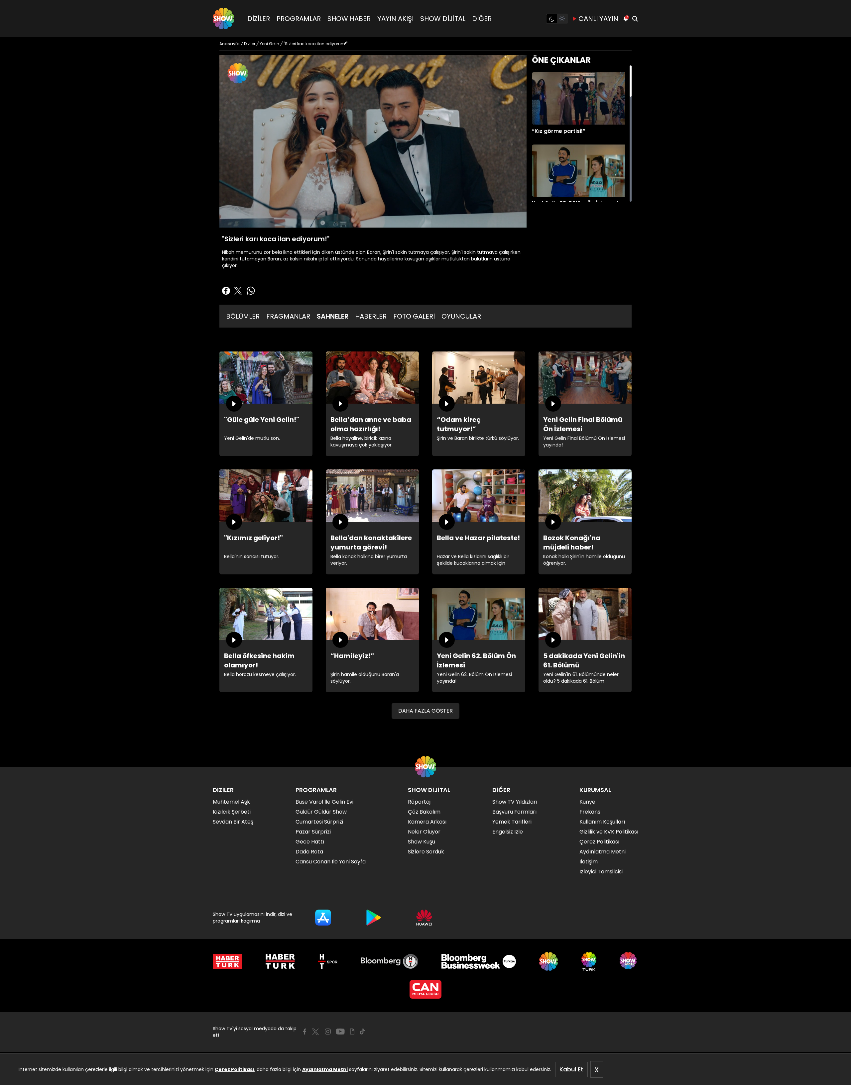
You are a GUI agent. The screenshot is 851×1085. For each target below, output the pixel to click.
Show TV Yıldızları (514, 802)
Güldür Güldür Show (321, 812)
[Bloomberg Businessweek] (478, 961)
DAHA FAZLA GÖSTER (425, 711)
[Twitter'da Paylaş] (238, 291)
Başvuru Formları (514, 812)
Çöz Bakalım (424, 812)
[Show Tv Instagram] (328, 1032)
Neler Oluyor (424, 832)
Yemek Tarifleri (512, 822)
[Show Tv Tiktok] (362, 1032)
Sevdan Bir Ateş (233, 822)
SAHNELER (332, 316)
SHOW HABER (349, 18)
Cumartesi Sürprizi (319, 822)
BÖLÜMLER (243, 316)
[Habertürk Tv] (280, 961)
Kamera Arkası (427, 822)
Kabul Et (571, 1069)
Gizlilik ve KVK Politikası (608, 832)
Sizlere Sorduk (426, 851)
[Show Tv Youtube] (340, 1032)
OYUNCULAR (461, 316)
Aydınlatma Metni (325, 1069)
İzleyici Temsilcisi (601, 871)
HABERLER (371, 316)
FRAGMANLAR (288, 316)
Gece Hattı (310, 841)
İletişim (588, 861)
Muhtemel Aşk (231, 802)
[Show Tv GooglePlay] (374, 918)
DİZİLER (258, 18)
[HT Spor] (327, 961)
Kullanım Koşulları (602, 822)
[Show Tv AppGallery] (424, 918)
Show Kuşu (421, 841)
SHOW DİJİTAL (442, 18)
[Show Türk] (588, 961)
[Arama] (635, 18)
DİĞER (482, 18)
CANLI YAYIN (598, 18)
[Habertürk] (227, 961)
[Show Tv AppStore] (323, 918)
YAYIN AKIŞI (395, 18)
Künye (587, 802)
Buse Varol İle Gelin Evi (324, 802)
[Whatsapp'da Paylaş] (250, 290)
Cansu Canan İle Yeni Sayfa (331, 861)
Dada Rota (309, 851)
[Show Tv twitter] (315, 1032)
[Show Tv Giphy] (352, 1032)
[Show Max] (629, 961)
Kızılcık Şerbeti (232, 812)
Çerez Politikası (234, 1069)
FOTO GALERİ (414, 316)
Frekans (589, 812)
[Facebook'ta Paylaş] (226, 291)
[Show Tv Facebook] (304, 1032)
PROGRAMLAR (299, 18)
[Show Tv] (223, 18)
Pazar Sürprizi (313, 832)
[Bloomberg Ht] (389, 961)
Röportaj (419, 802)
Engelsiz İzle (507, 832)
